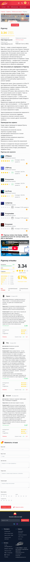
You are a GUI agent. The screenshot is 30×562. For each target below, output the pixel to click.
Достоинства (3, 460)
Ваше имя (3, 446)
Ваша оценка (3, 491)
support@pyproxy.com (7, 44)
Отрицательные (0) (24, 289)
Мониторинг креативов (20, 532)
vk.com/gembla (9, 552)
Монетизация (23, 7)
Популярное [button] (7, 529)
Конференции (7, 531)
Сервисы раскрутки (22, 534)
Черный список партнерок (7, 538)
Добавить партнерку (8, 548)
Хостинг (3, 7)
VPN (8, 7)
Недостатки (3, 470)
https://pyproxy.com (6, 40)
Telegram (8, 554)
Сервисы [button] (20, 529)
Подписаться (25, 520)
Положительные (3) (12, 289)
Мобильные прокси (17, 11)
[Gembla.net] (22, 544)
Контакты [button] (6, 542)
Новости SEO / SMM (8, 535)
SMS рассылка (14, 7)
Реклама (6, 556)
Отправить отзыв (6, 507)
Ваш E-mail (3, 453)
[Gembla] (4, 3)
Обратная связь (7, 550)
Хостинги (20, 538)
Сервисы (8, 11)
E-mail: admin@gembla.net (8, 546)
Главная (3, 11)
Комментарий (4, 480)
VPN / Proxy (20, 536)
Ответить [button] (4, 336)
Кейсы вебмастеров (8, 533)
